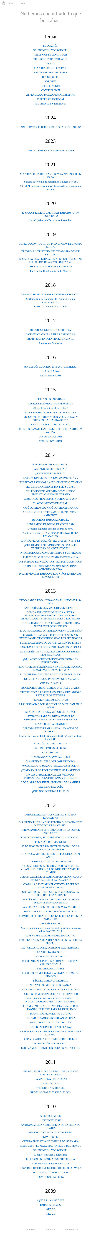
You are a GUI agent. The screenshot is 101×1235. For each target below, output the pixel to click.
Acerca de (29, 1230)
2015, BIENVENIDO (50, 441)
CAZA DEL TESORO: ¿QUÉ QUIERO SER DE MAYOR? (51, 1168)
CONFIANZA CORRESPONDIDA (50, 1163)
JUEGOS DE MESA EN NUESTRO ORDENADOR (50, 994)
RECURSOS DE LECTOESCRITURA (50, 329)
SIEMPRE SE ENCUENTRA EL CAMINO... (50, 338)
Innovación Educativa (50, 343)
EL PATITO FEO (50, 1136)
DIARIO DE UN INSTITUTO (50, 956)
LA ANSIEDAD (50, 752)
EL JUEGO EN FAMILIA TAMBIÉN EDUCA (50, 1159)
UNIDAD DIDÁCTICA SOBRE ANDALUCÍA (50, 1018)
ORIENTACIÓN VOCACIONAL (50, 50)
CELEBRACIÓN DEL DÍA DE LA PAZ (51, 1027)
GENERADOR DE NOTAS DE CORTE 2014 (50, 524)
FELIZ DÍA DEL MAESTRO (50, 841)
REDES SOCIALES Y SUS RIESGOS (50, 1092)
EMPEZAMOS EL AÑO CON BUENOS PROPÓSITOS (50, 1047)
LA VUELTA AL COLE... (50, 952)
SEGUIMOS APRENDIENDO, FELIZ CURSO (50, 486)
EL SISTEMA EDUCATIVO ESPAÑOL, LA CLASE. (50, 678)
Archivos (50, 1230)
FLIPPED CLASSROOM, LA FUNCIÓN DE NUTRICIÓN (50, 482)
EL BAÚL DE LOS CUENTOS (50, 743)
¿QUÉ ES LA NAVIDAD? (50, 1200)
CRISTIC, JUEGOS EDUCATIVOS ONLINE (51, 150)
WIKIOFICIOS (50, 1083)
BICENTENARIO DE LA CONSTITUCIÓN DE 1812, (50, 989)
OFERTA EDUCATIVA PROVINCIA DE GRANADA (50, 1141)
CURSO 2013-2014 (50, 683)
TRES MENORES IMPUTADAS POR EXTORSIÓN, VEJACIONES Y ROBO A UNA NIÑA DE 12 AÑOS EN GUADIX (50, 869)
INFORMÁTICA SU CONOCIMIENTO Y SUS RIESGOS (50, 552)
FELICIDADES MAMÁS (50, 968)
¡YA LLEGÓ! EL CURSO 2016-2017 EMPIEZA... (50, 366)
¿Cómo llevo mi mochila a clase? (50, 408)
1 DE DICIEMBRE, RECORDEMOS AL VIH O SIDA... (50, 837)
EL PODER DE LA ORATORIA (50, 723)
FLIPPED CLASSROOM (50, 99)
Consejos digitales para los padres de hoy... (51, 528)
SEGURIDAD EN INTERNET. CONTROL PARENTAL (50, 294)
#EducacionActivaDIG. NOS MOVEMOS (50, 403)
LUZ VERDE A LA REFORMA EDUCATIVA (50, 935)
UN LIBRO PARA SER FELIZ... (50, 747)
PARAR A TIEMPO (50, 1204)
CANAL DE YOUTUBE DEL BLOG (50, 424)
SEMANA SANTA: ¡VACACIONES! (50, 756)
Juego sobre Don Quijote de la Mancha (50, 270)
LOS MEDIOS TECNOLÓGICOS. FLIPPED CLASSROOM (50, 561)
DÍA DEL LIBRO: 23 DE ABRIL (50, 980)
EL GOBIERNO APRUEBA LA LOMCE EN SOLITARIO (50, 674)
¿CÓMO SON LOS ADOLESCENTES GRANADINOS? (50, 770)
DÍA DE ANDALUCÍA (50, 786)
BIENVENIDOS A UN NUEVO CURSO (50, 1132)
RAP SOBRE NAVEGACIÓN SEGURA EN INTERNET (50, 540)
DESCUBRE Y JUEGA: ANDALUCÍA (50, 1022)
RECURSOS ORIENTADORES (50, 72)
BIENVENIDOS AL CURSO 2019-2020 (50, 266)
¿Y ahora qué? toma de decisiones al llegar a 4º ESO (50, 181)
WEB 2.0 (50, 63)
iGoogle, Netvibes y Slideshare (50, 1154)
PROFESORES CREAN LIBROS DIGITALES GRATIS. (50, 687)
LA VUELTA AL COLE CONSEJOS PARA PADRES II (51, 907)
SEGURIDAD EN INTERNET (50, 103)
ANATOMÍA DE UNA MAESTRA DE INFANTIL (50, 607)
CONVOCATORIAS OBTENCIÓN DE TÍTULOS (50, 1039)
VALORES (50, 81)
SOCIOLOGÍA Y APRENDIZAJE (50, 1172)
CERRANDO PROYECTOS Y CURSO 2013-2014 (50, 498)
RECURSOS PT (50, 76)
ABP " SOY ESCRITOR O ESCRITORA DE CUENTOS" (50, 127)
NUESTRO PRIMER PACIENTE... (50, 464)
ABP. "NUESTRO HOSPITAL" (50, 468)
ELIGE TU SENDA (16, 3)
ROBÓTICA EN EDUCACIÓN (50, 306)
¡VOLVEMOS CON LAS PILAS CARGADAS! (51, 334)
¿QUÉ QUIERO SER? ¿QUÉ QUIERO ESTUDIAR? (50, 507)
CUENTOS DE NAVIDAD (50, 399)
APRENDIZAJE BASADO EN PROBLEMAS (50, 94)
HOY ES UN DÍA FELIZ (50, 1176)
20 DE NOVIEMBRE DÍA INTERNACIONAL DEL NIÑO (50, 630)
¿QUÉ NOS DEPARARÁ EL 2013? (50, 791)
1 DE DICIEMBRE (50, 1120)
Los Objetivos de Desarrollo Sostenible (51, 220)
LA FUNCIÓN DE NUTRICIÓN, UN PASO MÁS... (50, 477)
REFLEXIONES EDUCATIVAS (50, 54)
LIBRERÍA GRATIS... (50, 923)
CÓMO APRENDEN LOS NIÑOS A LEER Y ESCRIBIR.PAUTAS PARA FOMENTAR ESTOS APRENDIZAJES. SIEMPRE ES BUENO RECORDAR (50, 615)
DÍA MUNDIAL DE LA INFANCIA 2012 (50, 861)
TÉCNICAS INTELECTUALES (50, 59)
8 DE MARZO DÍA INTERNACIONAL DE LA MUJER (50, 782)
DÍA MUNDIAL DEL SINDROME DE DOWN (50, 761)
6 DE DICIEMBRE (50, 1115)
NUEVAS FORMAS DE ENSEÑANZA (50, 985)
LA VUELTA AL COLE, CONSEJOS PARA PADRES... (50, 947)
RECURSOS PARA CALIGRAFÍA (50, 519)
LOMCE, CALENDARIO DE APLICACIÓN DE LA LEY (50, 642)
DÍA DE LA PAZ (50, 371)
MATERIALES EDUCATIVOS (50, 68)
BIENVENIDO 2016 (50, 375)
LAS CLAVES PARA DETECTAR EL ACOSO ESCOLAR (50, 647)
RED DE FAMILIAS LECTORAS (50, 699)
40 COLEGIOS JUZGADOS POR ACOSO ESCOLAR (50, 765)
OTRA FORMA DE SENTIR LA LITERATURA (50, 412)
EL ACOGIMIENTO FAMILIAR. (50, 503)
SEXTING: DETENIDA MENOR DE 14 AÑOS (50, 711)
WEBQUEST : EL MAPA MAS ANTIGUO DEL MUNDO (50, 1145)
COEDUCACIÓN (50, 90)
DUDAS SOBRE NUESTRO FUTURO (50, 1013)
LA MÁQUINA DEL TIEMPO (50, 1078)
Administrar (71, 1230)
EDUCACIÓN (50, 45)
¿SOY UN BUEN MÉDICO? (50, 473)
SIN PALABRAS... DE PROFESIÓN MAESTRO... (50, 911)
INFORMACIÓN (50, 85)
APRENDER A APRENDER (50, 1087)
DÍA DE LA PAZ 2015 (50, 436)
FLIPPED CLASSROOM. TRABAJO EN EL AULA (50, 557)
